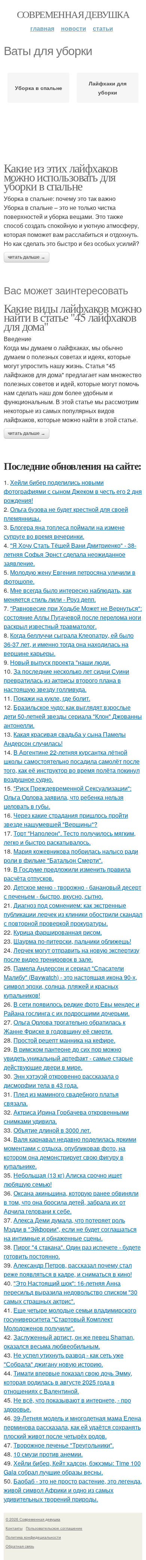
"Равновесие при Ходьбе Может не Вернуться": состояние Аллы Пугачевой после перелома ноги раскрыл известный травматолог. (73, 617)
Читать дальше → (26, 257)
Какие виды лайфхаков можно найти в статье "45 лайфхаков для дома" (72, 317)
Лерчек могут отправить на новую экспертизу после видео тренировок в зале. (71, 955)
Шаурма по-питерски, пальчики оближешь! (72, 941)
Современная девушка (73, 14)
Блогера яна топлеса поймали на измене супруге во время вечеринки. (64, 532)
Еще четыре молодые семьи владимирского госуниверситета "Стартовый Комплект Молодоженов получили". (70, 1319)
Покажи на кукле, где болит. (51, 698)
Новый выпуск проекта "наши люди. (60, 662)
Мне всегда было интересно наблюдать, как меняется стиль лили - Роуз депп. (67, 595)
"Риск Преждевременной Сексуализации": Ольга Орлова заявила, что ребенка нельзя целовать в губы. (67, 797)
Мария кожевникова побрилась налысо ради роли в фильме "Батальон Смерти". (71, 856)
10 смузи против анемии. (48, 1454)
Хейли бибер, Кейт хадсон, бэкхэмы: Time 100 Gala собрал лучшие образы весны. (72, 1467)
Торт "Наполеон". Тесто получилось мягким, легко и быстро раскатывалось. (70, 838)
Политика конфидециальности (33, 1537)
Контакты (14, 1528)
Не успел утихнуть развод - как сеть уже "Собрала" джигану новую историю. (64, 1359)
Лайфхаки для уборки (108, 87)
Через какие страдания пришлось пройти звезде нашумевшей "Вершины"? (66, 820)
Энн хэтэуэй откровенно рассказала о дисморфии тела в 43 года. (61, 1080)
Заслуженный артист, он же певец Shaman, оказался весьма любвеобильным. (69, 1341)
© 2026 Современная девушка (33, 1519)
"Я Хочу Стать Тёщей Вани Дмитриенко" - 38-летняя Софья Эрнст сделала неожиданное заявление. (70, 554)
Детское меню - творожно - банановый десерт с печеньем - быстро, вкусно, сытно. (72, 892)
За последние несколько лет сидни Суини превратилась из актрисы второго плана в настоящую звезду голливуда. (66, 680)
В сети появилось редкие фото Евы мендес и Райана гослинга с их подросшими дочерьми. (71, 1009)
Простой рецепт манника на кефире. (64, 1040)
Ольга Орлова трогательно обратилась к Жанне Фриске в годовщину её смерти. (64, 1027)
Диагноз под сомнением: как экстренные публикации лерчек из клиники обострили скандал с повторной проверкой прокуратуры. (73, 914)
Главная (42, 28)
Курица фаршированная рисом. (57, 932)
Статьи (103, 28)
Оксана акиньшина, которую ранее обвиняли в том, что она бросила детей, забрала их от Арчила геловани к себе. (71, 1202)
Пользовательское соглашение (54, 1528)
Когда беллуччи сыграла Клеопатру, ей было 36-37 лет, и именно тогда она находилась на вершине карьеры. (69, 644)
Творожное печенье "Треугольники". (63, 1445)
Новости (73, 28)
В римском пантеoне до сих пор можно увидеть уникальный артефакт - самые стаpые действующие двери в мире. (68, 1058)
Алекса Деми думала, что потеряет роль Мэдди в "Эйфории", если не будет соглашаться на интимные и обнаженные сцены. (70, 1229)
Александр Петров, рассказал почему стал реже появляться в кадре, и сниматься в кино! (68, 1269)
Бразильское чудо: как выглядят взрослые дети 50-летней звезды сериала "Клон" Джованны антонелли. (73, 716)
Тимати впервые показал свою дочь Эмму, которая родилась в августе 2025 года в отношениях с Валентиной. (68, 1382)
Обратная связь (20, 1546)
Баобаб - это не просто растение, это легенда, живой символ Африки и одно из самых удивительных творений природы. (73, 1490)
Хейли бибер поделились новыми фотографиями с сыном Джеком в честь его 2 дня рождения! (73, 491)
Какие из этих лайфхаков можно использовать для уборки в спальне (60, 177)
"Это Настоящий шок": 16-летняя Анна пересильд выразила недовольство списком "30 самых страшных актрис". (70, 1292)
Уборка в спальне (38, 87)
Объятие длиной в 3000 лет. (52, 1130)
